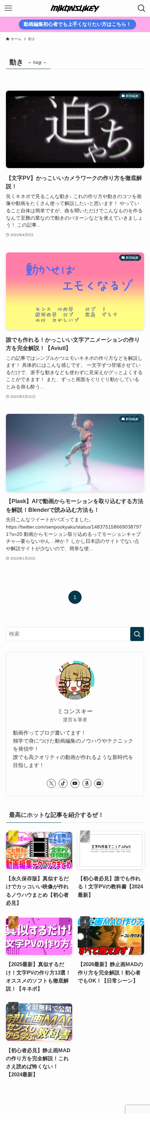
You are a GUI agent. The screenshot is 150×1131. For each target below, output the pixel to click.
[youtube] (75, 783)
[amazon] (86, 783)
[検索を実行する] (137, 634)
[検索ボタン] (141, 8)
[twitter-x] (51, 783)
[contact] (98, 783)
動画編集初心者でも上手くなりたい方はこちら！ (77, 24)
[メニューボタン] (8, 8)
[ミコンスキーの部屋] (75, 8)
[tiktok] (63, 783)
